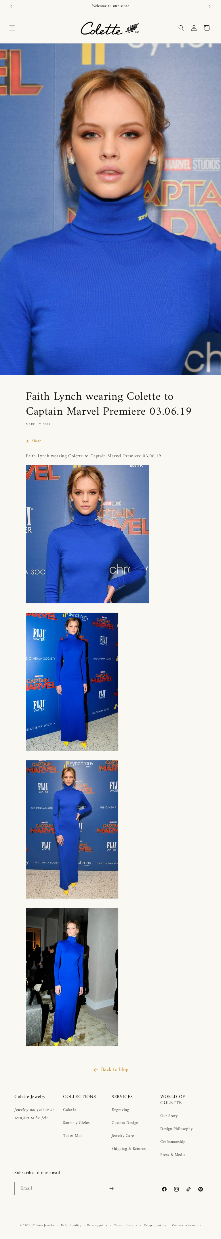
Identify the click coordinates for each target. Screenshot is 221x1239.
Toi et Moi (72, 1135)
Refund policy (71, 1225)
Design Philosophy (176, 1129)
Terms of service (126, 1225)
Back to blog (114, 1069)
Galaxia (69, 1110)
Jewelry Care (123, 1135)
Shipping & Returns (129, 1148)
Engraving (120, 1110)
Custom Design (125, 1122)
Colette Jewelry (44, 1225)
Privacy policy (97, 1225)
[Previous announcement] (11, 6)
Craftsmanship (173, 1141)
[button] (12, 28)
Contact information (186, 1225)
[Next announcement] (209, 6)
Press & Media (173, 1154)
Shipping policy (155, 1225)
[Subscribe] (111, 1188)
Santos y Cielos (76, 1122)
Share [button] (36, 441)
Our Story (169, 1116)
